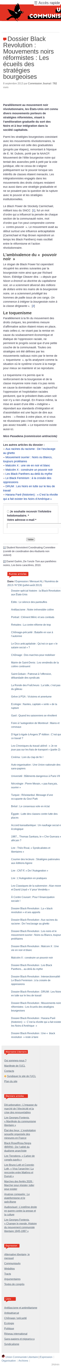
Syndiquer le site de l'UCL (21, 1076)
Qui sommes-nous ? (15, 1060)
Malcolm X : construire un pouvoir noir (29, 469)
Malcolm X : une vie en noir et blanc (27, 465)
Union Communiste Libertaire (21, 1357)
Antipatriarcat (11, 1313)
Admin (55, 1364)
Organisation (9, 1360)
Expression (21, 581)
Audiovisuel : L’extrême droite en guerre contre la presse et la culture (20, 1211)
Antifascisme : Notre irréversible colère (32, 609)
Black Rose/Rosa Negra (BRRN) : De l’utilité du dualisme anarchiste (17, 1147)
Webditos (9, 1268)
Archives (23, 1360)
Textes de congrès (14, 1284)
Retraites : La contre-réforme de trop (31, 624)
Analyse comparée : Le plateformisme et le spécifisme (17, 1198)
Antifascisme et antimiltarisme (20, 1307)
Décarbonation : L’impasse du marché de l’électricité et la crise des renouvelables (20, 1109)
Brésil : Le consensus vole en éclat (30, 806)
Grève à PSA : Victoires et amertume (31, 696)
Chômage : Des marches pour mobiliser (33, 655)
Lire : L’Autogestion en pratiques (29, 878)
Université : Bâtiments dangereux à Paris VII (35, 776)
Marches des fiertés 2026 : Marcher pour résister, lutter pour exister (19, 1185)
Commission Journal (39, 83)
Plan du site (10, 1081)
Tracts (7, 1273)
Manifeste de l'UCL (14, 1065)
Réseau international (15, 1333)
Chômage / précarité (15, 1318)
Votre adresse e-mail (21, 519)
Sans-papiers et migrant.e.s (19, 1339)
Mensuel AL (36, 581)
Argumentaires (12, 1279)
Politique (9, 1328)
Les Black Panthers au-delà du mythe (28, 473)
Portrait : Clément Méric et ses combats (32, 617)
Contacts (9, 1071)
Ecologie (9, 1323)
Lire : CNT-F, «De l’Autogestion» (29, 870)
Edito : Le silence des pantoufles (29, 602)
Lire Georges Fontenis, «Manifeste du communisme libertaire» (20, 1121)
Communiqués (12, 1263)
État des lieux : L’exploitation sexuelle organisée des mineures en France (20, 1134)
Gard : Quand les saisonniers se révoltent (34, 715)
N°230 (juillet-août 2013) (28, 585)
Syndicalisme (11, 1344)
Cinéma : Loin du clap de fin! (27, 757)
